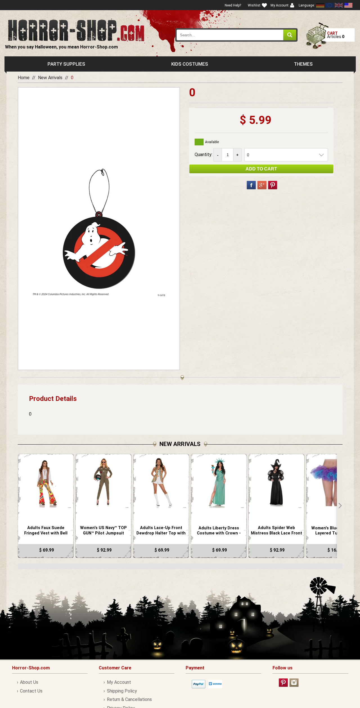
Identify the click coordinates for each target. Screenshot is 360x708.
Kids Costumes (189, 64)
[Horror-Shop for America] (348, 5)
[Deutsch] (320, 5)
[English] (329, 5)
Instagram (294, 682)
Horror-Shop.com (76, 29)
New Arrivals (50, 77)
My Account (119, 682)
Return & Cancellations (129, 699)
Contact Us (31, 691)
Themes (303, 64)
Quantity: (204, 154)
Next (340, 506)
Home (24, 77)
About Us (29, 682)
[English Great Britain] (339, 5)
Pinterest (272, 185)
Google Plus (262, 185)
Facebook (251, 185)
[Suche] (289, 35)
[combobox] (236, 35)
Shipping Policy (122, 691)
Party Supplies (66, 64)
